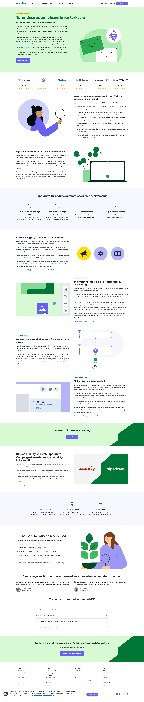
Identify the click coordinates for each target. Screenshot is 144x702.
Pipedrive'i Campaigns (23, 47)
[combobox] (106, 3)
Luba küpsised (92, 694)
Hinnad (70, 3)
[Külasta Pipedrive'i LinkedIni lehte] (127, 694)
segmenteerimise (99, 115)
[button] (5, 694)
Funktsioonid (34, 3)
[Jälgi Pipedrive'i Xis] (123, 694)
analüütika (100, 121)
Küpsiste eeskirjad (37, 695)
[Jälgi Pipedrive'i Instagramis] (120, 694)
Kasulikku (61, 3)
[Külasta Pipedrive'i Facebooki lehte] (117, 694)
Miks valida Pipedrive (48, 3)
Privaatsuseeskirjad (48, 695)
